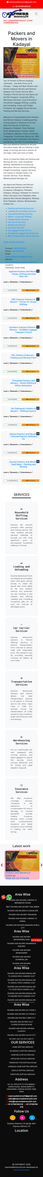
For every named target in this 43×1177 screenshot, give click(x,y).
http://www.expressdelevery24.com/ (21, 262)
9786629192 (13, 425)
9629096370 (13, 346)
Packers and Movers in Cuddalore (22, 911)
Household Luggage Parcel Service (23, 233)
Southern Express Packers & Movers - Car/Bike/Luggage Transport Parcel (23, 329)
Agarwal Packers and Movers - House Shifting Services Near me (23, 274)
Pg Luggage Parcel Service (19, 230)
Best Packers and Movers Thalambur (22, 907)
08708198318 (20, 248)
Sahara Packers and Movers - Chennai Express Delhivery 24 (23, 436)
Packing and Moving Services (21, 208)
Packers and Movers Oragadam (22, 914)
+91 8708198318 (22, 6)
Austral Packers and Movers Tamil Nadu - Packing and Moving (23, 464)
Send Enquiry (31, 290)
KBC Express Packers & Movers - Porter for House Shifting (23, 302)
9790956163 (13, 290)
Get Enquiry (36, 940)
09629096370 (13, 480)
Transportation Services (18, 219)
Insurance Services (16, 228)
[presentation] (1, 864)
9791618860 (13, 399)
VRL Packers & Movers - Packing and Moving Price (23, 356)
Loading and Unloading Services (22, 211)
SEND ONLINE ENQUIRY (14, 242)
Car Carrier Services (17, 222)
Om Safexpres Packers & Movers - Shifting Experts (23, 409)
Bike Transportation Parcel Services (23, 236)
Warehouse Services (16, 225)
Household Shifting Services (20, 214)
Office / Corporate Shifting (19, 217)
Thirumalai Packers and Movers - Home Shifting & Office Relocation (23, 383)
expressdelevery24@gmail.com (18, 256)
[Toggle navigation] (36, 13)
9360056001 (13, 318)
